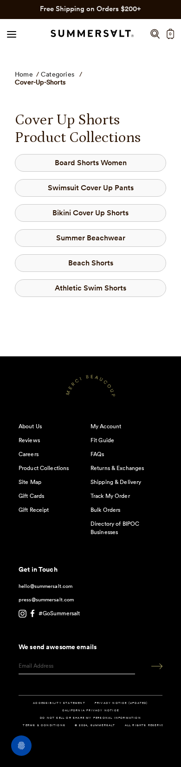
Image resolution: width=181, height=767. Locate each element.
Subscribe (153, 666)
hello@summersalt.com (45, 586)
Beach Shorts (90, 263)
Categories (57, 74)
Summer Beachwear (90, 238)
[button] (155, 34)
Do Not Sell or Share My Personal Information (90, 718)
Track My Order (110, 496)
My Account (105, 426)
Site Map (30, 482)
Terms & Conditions (44, 725)
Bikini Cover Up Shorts (90, 213)
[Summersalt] (91, 34)
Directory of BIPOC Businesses (114, 528)
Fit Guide (102, 440)
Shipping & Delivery (115, 482)
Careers (29, 454)
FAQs (97, 454)
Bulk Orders (105, 510)
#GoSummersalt (59, 613)
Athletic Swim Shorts (90, 288)
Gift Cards (31, 496)
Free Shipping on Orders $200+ (90, 8)
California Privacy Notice (90, 710)
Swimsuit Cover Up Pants (91, 188)
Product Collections (44, 468)
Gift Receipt (34, 510)
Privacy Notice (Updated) (121, 703)
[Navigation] (11, 34)
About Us (30, 426)
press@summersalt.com (46, 599)
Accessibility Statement (59, 703)
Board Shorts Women (91, 163)
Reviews (29, 440)
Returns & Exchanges (117, 468)
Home (24, 74)
